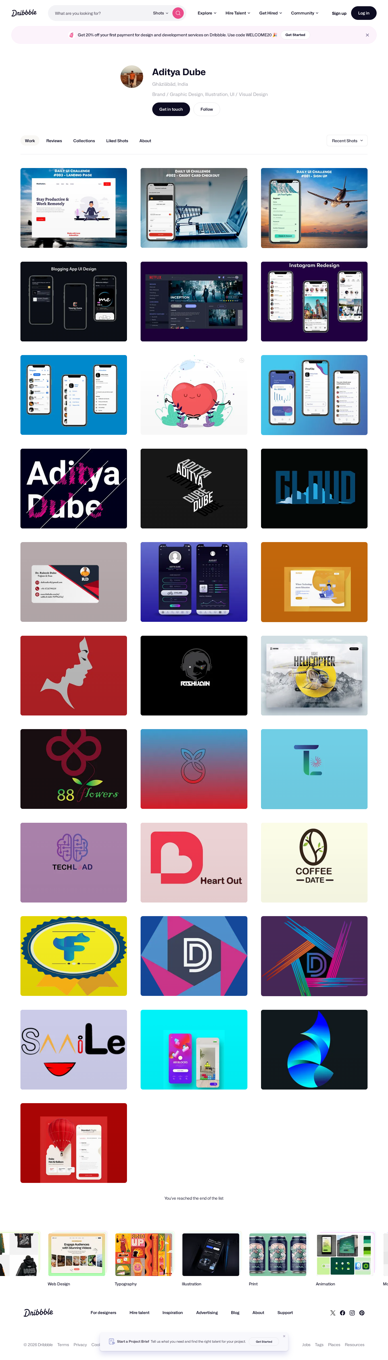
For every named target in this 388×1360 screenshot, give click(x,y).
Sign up (339, 13)
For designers (103, 1312)
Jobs (306, 1344)
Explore (205, 13)
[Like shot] (116, 237)
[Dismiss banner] (284, 1336)
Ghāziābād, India (170, 84)
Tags (319, 1344)
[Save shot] (105, 237)
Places (334, 1344)
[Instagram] (352, 1312)
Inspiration (172, 1312)
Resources (354, 1344)
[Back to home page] (24, 12)
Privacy (80, 1344)
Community (302, 13)
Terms (63, 1344)
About (258, 1312)
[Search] (178, 13)
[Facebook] (342, 1312)
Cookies (99, 1344)
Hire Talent (236, 13)
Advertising (207, 1312)
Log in (364, 13)
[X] (332, 1312)
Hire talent (139, 1312)
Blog (235, 1312)
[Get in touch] (94, 237)
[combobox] (99, 13)
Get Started (295, 35)
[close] (367, 35)
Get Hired (268, 13)
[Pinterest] (361, 1312)
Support (285, 1312)
